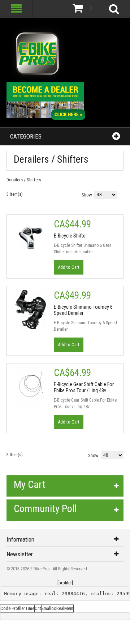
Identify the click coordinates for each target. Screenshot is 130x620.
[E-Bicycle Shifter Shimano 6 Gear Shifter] (30, 238)
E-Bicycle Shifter (70, 236)
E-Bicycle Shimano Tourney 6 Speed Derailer (83, 310)
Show (87, 195)
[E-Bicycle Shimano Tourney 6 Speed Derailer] (30, 309)
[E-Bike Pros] (37, 53)
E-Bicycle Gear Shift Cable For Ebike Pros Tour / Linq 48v (84, 387)
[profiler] (65, 582)
